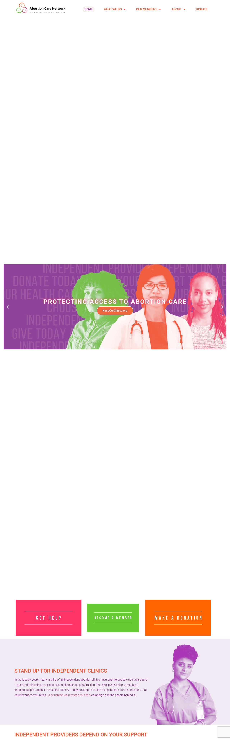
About (177, 9)
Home (88, 9)
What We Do (113, 9)
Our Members (146, 9)
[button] (7, 307)
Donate (202, 9)
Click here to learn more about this (69, 695)
